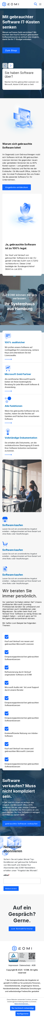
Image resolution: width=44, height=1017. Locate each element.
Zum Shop (11, 50)
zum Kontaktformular (22, 929)
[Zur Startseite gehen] (10, 4)
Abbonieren (11, 889)
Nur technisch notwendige (23, 1008)
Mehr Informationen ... (22, 1004)
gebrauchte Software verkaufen (21, 824)
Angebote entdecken (16, 187)
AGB (34, 965)
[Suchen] (35, 4)
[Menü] (39, 4)
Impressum (13, 965)
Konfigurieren (23, 1014)
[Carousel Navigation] (7, 66)
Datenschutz (24, 965)
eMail (7, 875)
